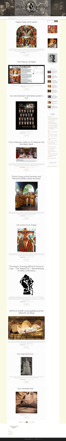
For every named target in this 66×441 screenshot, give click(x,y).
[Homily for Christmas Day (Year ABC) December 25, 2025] (49, 106)
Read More (26, 55)
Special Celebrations (51, 150)
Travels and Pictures (51, 148)
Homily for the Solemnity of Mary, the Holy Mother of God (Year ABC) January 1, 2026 (52, 97)
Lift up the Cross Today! (26, 225)
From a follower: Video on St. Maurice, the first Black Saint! (26, 143)
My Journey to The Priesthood (26, 180)
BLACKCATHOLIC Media (51, 142)
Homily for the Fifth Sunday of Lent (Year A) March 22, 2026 (55, 72)
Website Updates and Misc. (26, 272)
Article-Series (50, 116)
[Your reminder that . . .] (26, 402)
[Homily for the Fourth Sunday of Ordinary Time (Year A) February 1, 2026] (49, 81)
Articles (49, 130)
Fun (48, 145)
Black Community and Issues (52, 134)
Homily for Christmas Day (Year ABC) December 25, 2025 (55, 107)
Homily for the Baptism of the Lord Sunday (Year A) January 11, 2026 (55, 86)
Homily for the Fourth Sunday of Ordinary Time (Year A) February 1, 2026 (55, 81)
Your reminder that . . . (26, 388)
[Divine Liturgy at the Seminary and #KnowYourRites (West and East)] (26, 196)
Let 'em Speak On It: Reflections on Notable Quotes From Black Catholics (52, 122)
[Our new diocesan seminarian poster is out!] (26, 115)
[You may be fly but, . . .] (26, 366)
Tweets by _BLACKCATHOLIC (52, 166)
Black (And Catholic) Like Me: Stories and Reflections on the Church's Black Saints (53, 119)
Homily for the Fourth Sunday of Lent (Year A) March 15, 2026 (55, 77)
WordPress (33, 439)
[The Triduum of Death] (26, 74)
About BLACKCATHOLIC (22, 17)
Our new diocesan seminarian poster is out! (26, 97)
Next (33, 422)
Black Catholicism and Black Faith (26, 146)
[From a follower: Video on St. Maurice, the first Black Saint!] (26, 154)
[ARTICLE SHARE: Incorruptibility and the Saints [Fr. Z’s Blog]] (26, 327)
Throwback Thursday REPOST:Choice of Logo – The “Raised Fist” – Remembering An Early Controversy (26, 268)
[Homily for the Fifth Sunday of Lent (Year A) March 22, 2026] (49, 71)
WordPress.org (10, 434)
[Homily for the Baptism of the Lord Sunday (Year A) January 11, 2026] (49, 86)
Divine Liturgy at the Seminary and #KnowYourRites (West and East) (26, 177)
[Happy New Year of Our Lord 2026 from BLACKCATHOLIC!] (49, 102)
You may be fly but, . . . (26, 354)
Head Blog (39, 439)
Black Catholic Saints (32, 17)
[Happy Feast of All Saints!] (26, 36)
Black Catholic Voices (42, 17)
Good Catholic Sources (52, 17)
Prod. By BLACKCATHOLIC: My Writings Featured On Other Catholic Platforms (53, 127)
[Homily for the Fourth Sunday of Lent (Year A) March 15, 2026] (49, 76)
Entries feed (10, 431)
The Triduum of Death (26, 62)
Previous (20, 422)
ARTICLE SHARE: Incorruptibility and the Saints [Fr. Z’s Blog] (26, 312)
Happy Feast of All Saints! (26, 22)
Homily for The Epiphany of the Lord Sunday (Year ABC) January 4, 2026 (52, 92)
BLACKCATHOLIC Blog (12, 17)
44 (28, 422)
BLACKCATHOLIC (23, 52)
